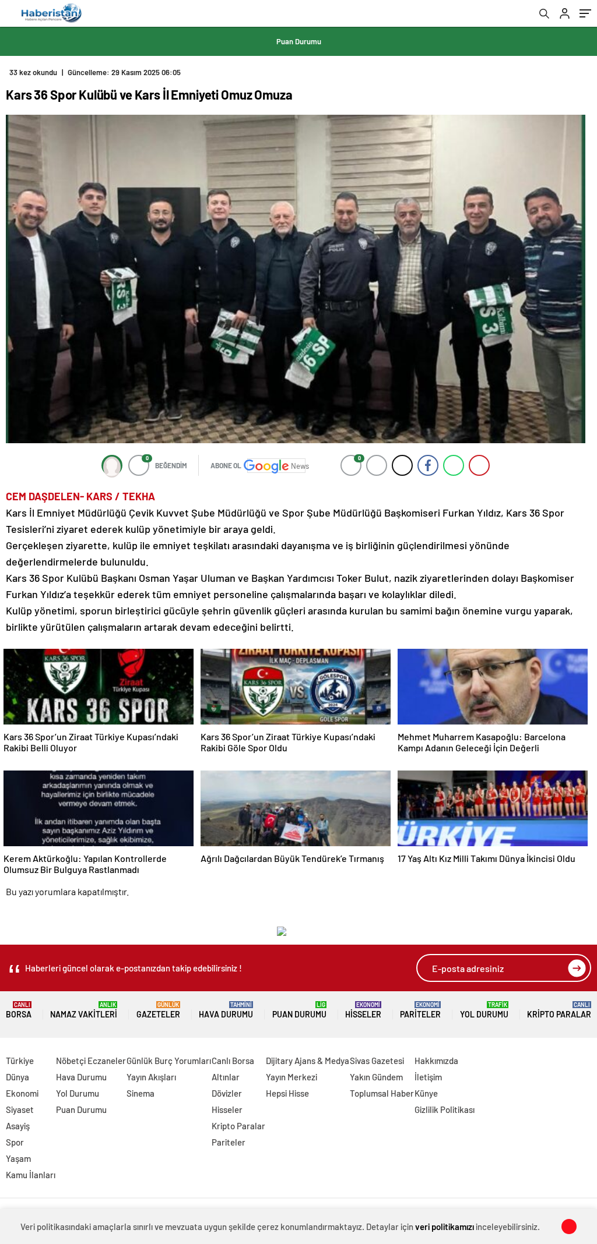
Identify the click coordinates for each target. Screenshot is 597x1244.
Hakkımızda (436, 1060)
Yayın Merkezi (291, 1077)
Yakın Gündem (376, 1077)
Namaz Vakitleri (83, 1010)
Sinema (140, 1093)
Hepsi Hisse (287, 1093)
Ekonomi (22, 1093)
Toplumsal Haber (382, 1093)
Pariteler (420, 1010)
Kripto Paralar (559, 1010)
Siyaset (20, 1109)
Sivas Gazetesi (377, 1060)
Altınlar (226, 1077)
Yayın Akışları (151, 1077)
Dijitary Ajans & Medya (307, 1060)
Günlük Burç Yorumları (169, 1060)
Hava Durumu (226, 1010)
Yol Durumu (484, 1010)
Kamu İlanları (30, 1174)
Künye (426, 1093)
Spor (15, 1142)
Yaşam (18, 1158)
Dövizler (227, 1093)
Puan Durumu (298, 41)
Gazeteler (158, 1010)
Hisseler (363, 1010)
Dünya (17, 1077)
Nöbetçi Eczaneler (91, 1060)
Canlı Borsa (233, 1060)
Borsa (18, 1010)
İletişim (428, 1077)
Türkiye (20, 1060)
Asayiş (18, 1126)
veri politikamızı (444, 1226)
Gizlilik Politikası (445, 1109)
